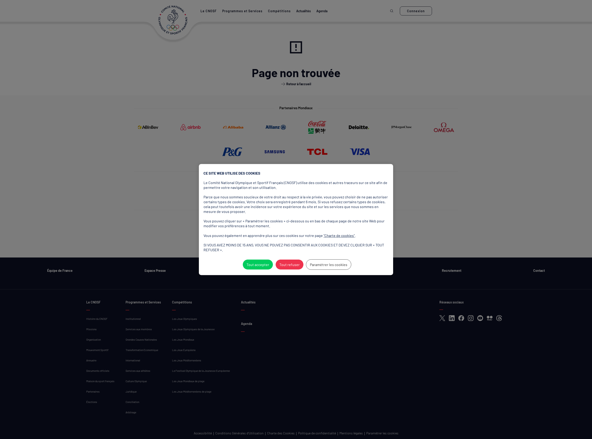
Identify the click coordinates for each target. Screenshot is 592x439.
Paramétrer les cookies (328, 264)
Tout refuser (289, 264)
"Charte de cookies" (339, 235)
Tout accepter (258, 264)
